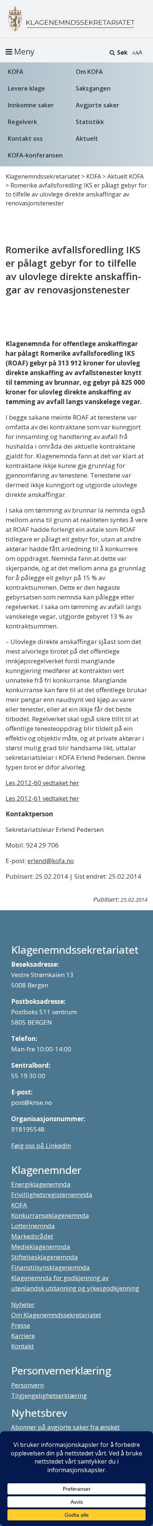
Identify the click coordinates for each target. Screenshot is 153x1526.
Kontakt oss (25, 138)
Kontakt (22, 1346)
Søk (122, 52)
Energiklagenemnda (41, 1184)
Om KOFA (89, 72)
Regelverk (22, 122)
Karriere (23, 1335)
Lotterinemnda (33, 1225)
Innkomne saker (31, 105)
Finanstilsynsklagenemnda (50, 1267)
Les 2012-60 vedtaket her (42, 782)
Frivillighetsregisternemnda (51, 1194)
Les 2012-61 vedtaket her (42, 798)
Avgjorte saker (97, 105)
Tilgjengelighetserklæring (49, 1395)
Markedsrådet (32, 1236)
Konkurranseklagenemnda (50, 1215)
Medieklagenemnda (40, 1246)
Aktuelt (87, 138)
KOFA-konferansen (35, 155)
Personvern (27, 1385)
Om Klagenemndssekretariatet (56, 1315)
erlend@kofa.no (50, 860)
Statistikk (90, 122)
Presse (20, 1325)
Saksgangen (93, 88)
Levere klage (26, 88)
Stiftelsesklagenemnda (44, 1257)
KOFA (15, 72)
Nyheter (23, 1304)
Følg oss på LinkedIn (41, 1145)
